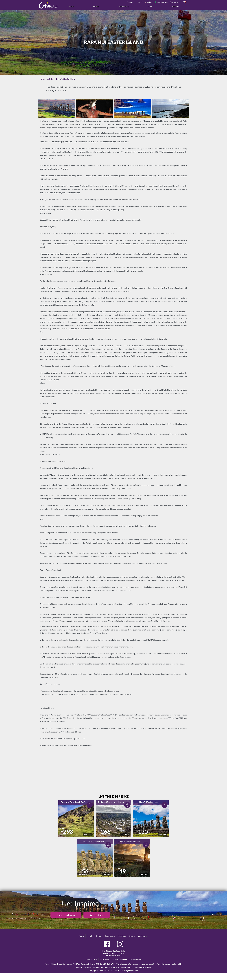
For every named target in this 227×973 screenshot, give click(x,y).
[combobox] (138, 2)
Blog (150, 7)
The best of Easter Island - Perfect (74, 802)
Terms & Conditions (119, 960)
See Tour (87, 835)
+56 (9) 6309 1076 (162, 2)
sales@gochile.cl (114, 955)
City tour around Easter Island (129, 842)
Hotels (96, 7)
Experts (132, 936)
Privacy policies (136, 960)
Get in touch (104, 960)
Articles (141, 936)
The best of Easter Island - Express (111, 802)
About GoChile (91, 960)
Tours (71, 7)
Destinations (124, 7)
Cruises (99, 936)
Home (131, 2)
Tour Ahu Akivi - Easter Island (92, 842)
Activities (96, 915)
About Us (175, 7)
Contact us (174, 2)
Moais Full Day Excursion (148, 802)
